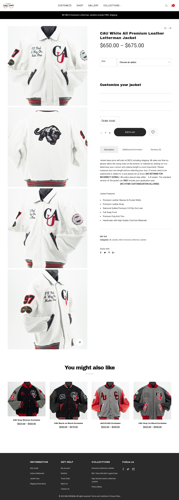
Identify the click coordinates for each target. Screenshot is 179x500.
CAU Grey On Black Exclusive (152, 423)
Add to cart (130, 132)
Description (109, 149)
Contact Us (65, 489)
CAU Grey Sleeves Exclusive (26, 420)
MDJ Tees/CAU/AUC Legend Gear (105, 473)
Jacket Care (34, 479)
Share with (104, 249)
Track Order (65, 479)
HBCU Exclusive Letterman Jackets (132, 240)
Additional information (132, 149)
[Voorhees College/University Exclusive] (170, 28)
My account (65, 468)
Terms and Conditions (99, 496)
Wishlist (64, 473)
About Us (64, 484)
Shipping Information (38, 484)
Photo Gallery (97, 487)
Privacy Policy (115, 496)
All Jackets (113, 240)
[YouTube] (133, 469)
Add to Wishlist (153, 132)
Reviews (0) (156, 149)
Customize (65, 5)
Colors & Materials (37, 473)
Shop (80, 5)
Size (103, 61)
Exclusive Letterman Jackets (103, 468)
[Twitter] (128, 469)
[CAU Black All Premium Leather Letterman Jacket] (165, 28)
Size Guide (34, 468)
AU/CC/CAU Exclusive (110, 423)
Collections (111, 5)
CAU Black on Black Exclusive (68, 423)
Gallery (93, 5)
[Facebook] (123, 469)
